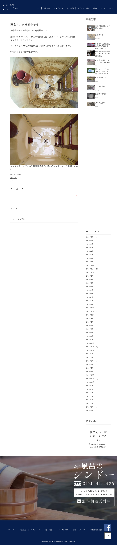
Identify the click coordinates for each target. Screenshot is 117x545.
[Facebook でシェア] (11, 188)
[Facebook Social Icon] (107, 527)
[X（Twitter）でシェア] (17, 188)
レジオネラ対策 (15, 174)
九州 (11, 181)
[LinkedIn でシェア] (22, 188)
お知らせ (13, 178)
